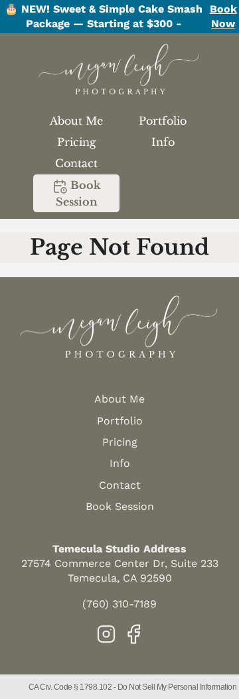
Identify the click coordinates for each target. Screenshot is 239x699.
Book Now (223, 16)
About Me (76, 120)
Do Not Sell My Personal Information (177, 687)
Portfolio (163, 120)
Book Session (79, 193)
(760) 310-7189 (119, 604)
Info (163, 142)
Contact (76, 163)
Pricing (76, 142)
